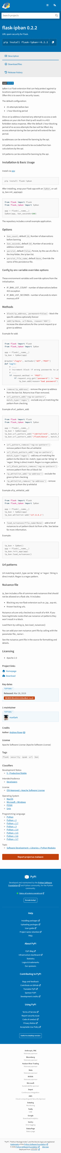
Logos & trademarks (30, 962)
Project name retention (29, 932)
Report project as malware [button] (30, 857)
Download (10, 676)
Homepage (11, 671)
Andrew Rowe (16, 732)
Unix (9, 808)
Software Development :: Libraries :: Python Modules (31, 847)
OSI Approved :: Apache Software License (26, 790)
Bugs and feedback (30, 981)
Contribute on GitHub (29, 985)
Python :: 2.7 (12, 823)
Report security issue (30, 1015)
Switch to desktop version (30, 1035)
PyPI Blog (29, 951)
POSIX (9, 805)
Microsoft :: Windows (16, 802)
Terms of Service (29, 1012)
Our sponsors (30, 966)
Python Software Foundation (35, 1144)
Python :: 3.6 (12, 836)
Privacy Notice (29, 1023)
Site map (45, 1147)
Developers (12, 781)
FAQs (30, 935)
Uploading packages (29, 924)
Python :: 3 (12, 826)
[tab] (30, 56)
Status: (30, 893)
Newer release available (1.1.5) (19, 698)
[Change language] (55, 5)
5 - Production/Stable (17, 773)
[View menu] (47, 5)
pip (13, 171)
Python (10, 817)
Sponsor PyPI (30, 992)
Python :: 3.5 (12, 833)
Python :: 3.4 (12, 829)
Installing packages (29, 920)
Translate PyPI (29, 989)
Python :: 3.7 (12, 839)
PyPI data (8, 688)
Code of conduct (29, 1019)
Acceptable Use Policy (29, 1027)
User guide (29, 928)
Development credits (29, 996)
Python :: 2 (12, 820)
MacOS (10, 799)
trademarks (14, 1144)
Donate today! (30, 900)
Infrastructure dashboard (29, 954)
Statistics (30, 958)
